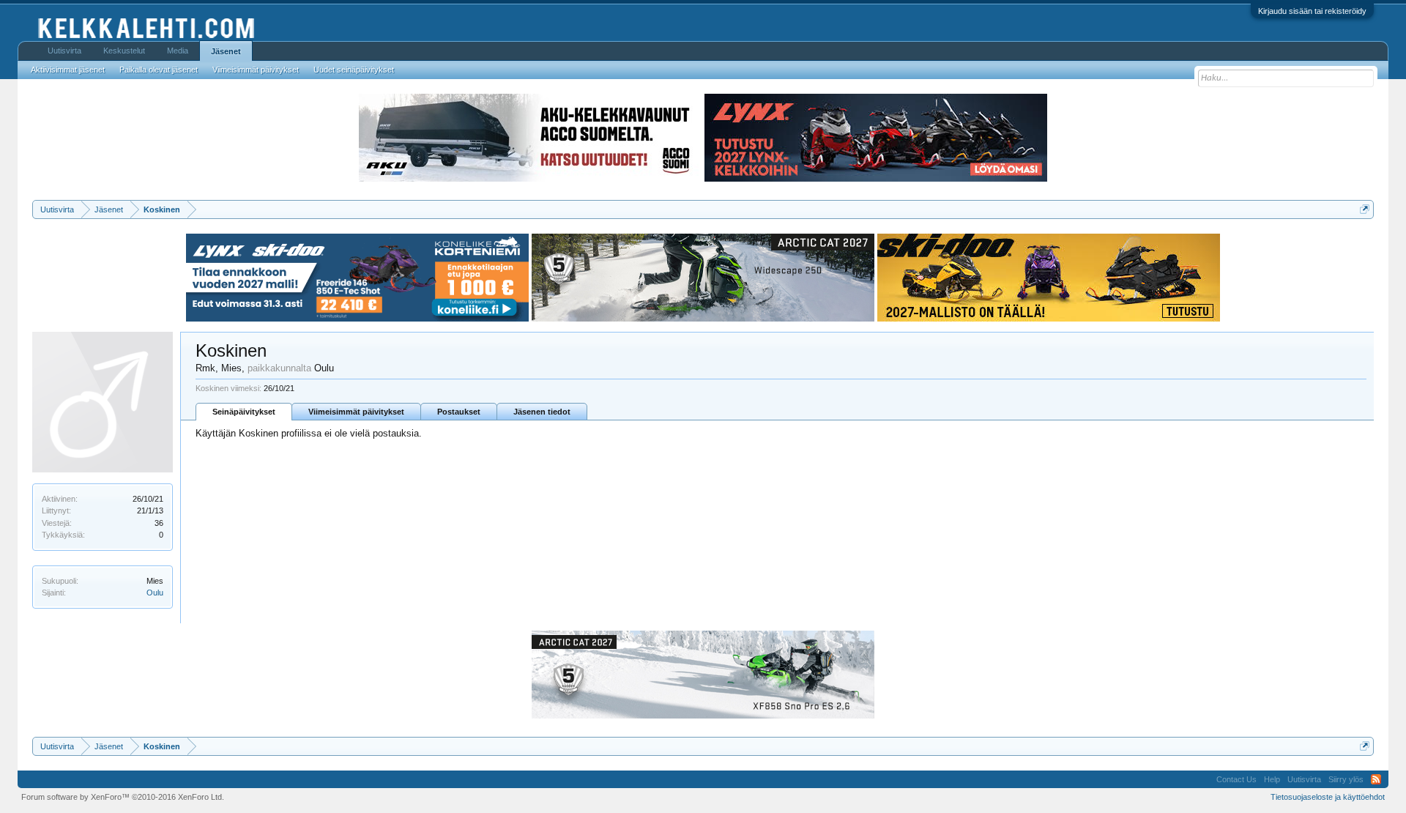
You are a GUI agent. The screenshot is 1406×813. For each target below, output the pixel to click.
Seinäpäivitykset (243, 411)
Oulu (154, 592)
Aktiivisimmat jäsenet (68, 69)
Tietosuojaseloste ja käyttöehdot (1328, 796)
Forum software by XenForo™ (122, 796)
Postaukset (458, 411)
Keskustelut (124, 50)
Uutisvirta (64, 50)
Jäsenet (226, 51)
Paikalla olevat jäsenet (158, 69)
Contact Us (1236, 779)
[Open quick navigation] (1364, 209)
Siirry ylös (1346, 779)
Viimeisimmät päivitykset (356, 411)
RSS (1376, 779)
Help (1272, 779)
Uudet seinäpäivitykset (353, 69)
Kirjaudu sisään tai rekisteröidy (1312, 11)
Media (177, 50)
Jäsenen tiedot (541, 411)
